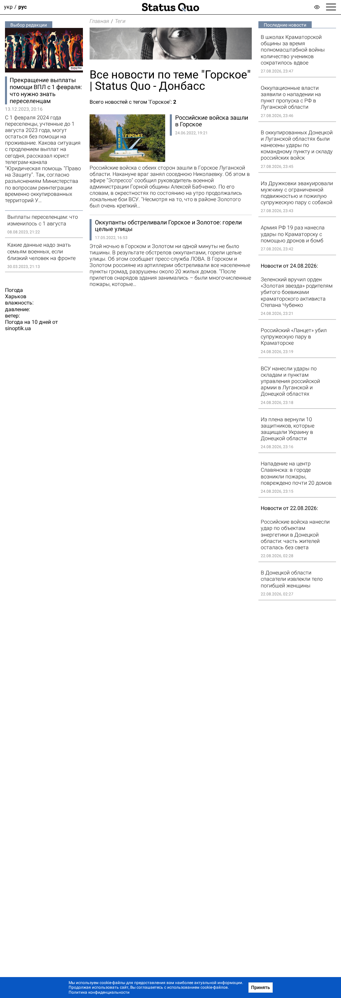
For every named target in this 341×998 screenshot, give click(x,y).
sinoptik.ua (18, 328)
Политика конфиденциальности (99, 992)
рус (22, 7)
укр (8, 7)
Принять (260, 987)
